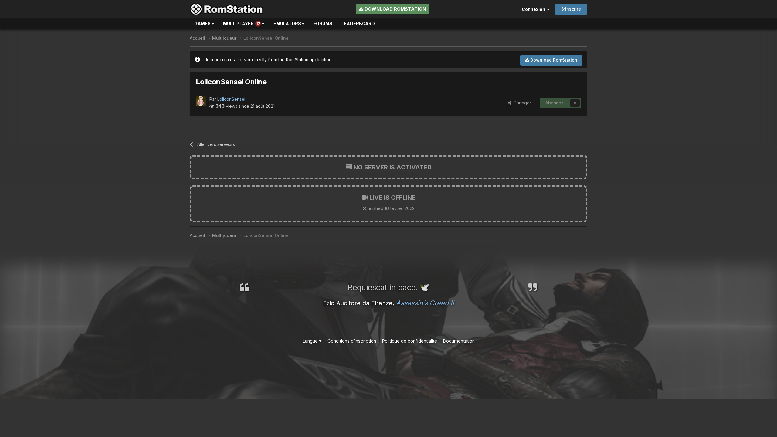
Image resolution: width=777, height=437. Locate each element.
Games (203, 23)
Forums (323, 23)
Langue (310, 341)
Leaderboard (358, 23)
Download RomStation (394, 9)
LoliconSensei (231, 99)
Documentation (459, 341)
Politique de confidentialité (409, 341)
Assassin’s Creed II (425, 303)
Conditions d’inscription (351, 341)
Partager (521, 102)
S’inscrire (571, 9)
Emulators (287, 23)
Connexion (534, 9)
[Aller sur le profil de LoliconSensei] (201, 101)
